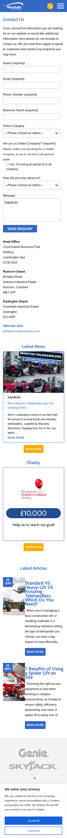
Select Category (14, 126)
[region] (33, 811)
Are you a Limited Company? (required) (29, 143)
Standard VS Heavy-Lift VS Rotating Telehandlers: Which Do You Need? (39, 593)
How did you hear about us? (22, 178)
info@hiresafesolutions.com (21, 331)
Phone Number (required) (20, 94)
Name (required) (14, 63)
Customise (33, 830)
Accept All (33, 820)
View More (33, 449)
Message (9, 195)
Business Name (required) (20, 110)
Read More (16, 437)
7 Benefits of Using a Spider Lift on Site (44, 673)
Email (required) (14, 78)
